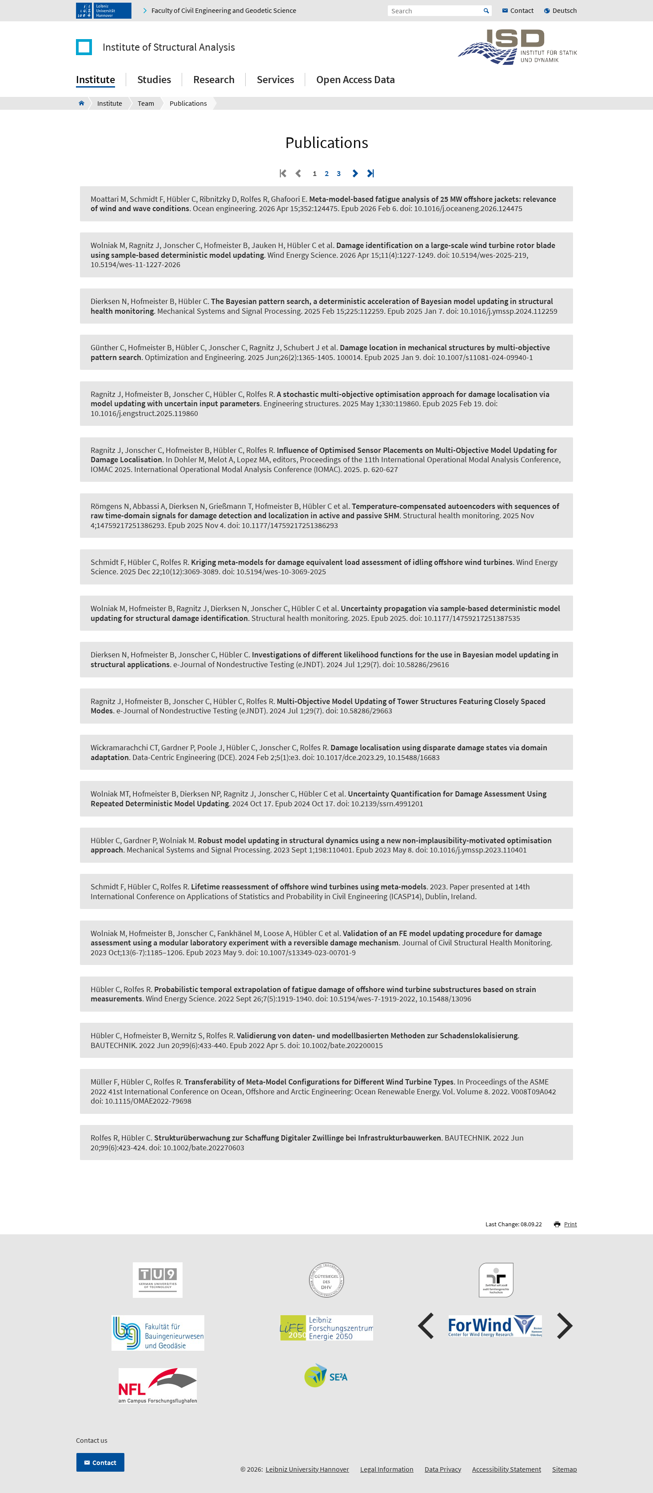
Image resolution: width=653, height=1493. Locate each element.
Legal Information (387, 1469)
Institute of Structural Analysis (169, 47)
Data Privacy (443, 1469)
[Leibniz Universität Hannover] (103, 11)
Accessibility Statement (506, 1469)
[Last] (369, 173)
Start (486, 10)
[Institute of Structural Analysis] (79, 103)
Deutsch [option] (565, 10)
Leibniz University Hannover (307, 1469)
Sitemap (564, 1469)
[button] (427, 1326)
